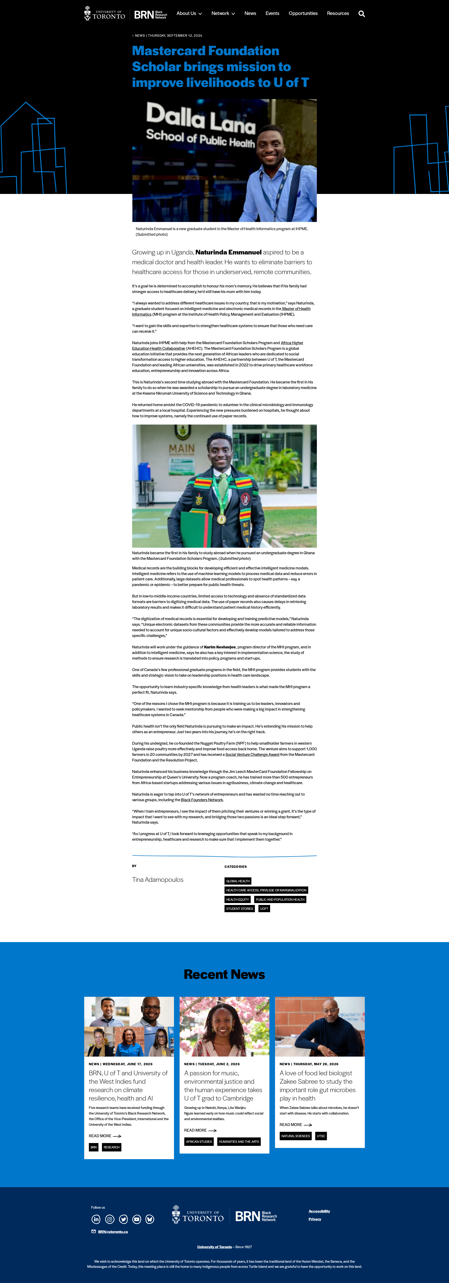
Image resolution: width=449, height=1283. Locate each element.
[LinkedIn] (96, 1218)
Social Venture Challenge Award (252, 754)
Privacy (315, 1218)
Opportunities (303, 13)
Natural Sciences (296, 1136)
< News (138, 35)
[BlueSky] (149, 1218)
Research (111, 1147)
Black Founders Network (202, 799)
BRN (94, 1147)
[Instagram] (110, 1218)
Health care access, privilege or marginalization (266, 890)
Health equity (237, 899)
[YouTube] (136, 1218)
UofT (264, 908)
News (250, 13)
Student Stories (239, 908)
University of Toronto (214, 1246)
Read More (100, 1135)
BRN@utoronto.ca (113, 1231)
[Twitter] (123, 1218)
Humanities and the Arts (239, 1141)
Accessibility (319, 1210)
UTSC (321, 1136)
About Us (186, 13)
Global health (238, 881)
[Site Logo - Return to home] (125, 13)
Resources (338, 13)
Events (272, 13)
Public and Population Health (280, 899)
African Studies (199, 1141)
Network (220, 13)
